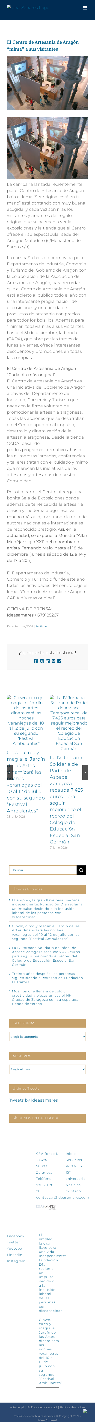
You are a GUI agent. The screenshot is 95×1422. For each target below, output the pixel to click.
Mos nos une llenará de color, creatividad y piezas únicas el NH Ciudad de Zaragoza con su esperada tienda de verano (45, 997)
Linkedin (14, 1255)
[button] (10, 772)
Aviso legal (17, 1407)
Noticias (41, 626)
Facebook (15, 1236)
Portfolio (74, 1166)
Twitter (13, 1242)
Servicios (74, 1160)
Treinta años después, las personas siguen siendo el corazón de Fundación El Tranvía (47, 978)
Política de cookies (72, 1407)
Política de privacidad (42, 1407)
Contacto (74, 1191)
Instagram (16, 1261)
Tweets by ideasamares (33, 1100)
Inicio (71, 1154)
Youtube (14, 1248)
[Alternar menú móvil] (85, 7)
